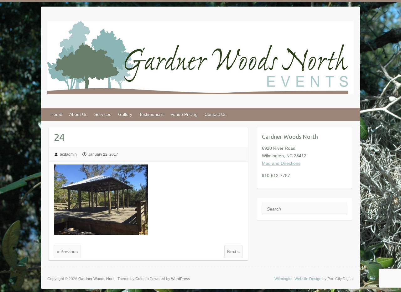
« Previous (67, 251)
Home (56, 114)
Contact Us (216, 114)
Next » (233, 251)
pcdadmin (68, 154)
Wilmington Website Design (297, 279)
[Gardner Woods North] (200, 59)
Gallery (125, 114)
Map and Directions (281, 163)
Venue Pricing (184, 114)
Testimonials (151, 114)
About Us (78, 114)
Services (102, 114)
